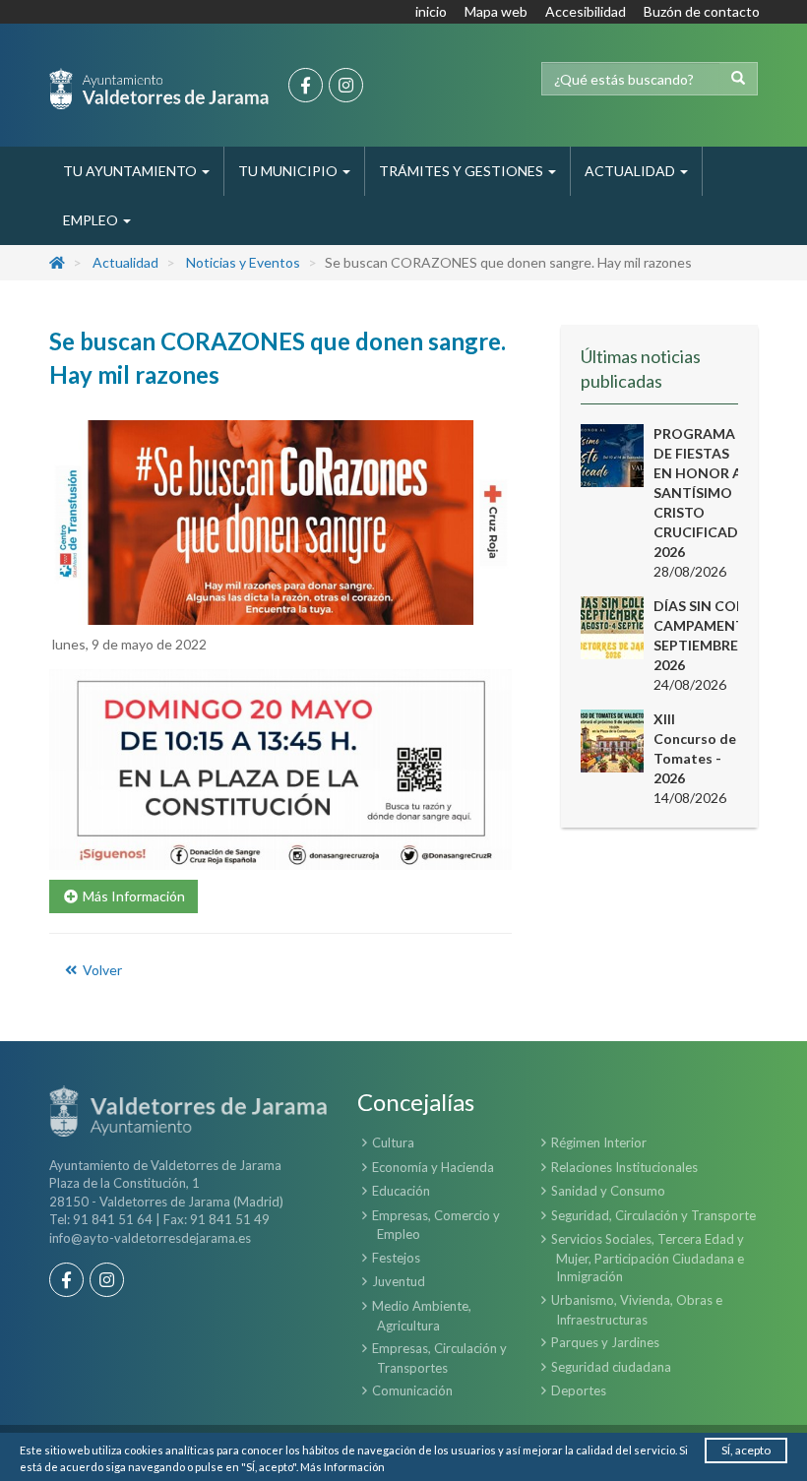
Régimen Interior (599, 1142)
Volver (101, 969)
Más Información (342, 1466)
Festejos (396, 1257)
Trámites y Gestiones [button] (462, 170)
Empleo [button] (92, 220)
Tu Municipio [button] (289, 170)
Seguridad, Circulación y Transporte (653, 1215)
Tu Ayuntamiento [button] (131, 170)
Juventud (398, 1281)
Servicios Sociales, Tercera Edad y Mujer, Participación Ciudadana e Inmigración (647, 1257)
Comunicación (412, 1390)
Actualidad (125, 262)
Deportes (578, 1390)
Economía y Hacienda (433, 1167)
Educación (401, 1191)
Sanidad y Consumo (608, 1191)
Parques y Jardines (605, 1342)
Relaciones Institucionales (624, 1167)
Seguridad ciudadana (611, 1367)
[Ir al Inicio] (159, 88)
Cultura (393, 1142)
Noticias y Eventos (243, 262)
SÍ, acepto (746, 1450)
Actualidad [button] (631, 170)
